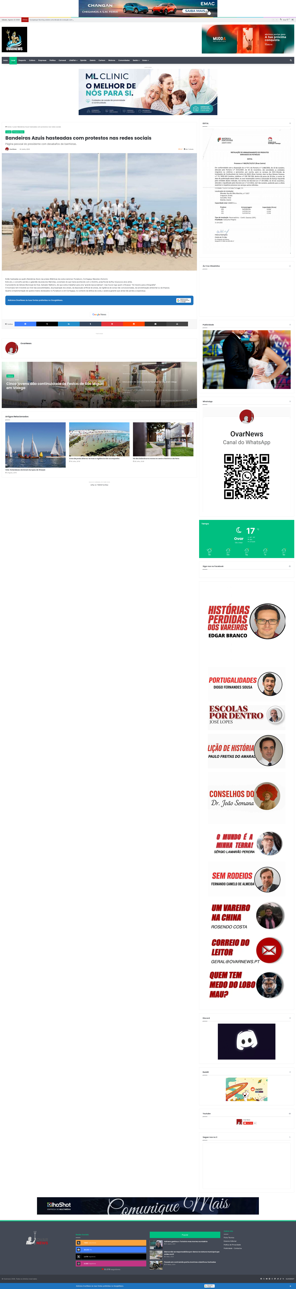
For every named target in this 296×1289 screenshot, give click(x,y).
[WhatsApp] (247, 459)
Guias (144, 60)
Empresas (42, 60)
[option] (99, 385)
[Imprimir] (177, 324)
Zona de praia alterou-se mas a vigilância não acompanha (94, 458)
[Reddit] (134, 324)
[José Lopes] (247, 717)
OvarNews (13, 149)
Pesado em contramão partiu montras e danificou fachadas (190, 1262)
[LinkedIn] (69, 324)
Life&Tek (72, 60)
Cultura (32, 60)
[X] (47, 324)
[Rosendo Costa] (247, 915)
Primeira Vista (18, 132)
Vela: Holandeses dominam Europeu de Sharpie (25, 470)
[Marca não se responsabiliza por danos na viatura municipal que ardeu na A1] (156, 1255)
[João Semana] (247, 798)
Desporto (22, 60)
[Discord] (247, 1042)
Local (13, 60)
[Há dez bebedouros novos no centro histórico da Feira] (163, 439)
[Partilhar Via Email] (155, 324)
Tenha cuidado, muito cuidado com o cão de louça (51, 384)
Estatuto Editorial (230, 1241)
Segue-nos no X (210, 1137)
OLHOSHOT (290, 1279)
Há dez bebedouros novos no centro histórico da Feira (156, 458)
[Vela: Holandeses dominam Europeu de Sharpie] (35, 445)
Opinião (83, 60)
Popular (185, 1235)
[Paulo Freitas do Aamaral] (247, 751)
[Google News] (99, 314)
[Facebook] (25, 324)
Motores (111, 60)
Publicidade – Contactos (233, 1248)
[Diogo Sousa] (247, 684)
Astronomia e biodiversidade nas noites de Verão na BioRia (51, 20)
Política (53, 60)
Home (9, 127)
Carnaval (62, 60)
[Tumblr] (90, 324)
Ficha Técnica (229, 1237)
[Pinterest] (112, 324)
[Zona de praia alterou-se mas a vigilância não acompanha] (99, 439)
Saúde (135, 60)
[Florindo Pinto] (247, 985)
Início (5, 60)
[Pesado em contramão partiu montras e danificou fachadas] (156, 1265)
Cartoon (102, 60)
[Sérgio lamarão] (247, 843)
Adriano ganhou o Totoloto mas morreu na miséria (185, 1241)
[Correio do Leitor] (247, 950)
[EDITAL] (247, 191)
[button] (148, 1286)
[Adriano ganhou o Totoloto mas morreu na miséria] (156, 1244)
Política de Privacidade (232, 1245)
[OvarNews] (14, 39)
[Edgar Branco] (247, 624)
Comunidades (124, 60)
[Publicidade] (247, 388)
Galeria (92, 60)
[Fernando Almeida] (247, 878)
